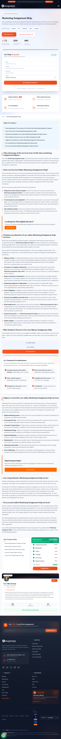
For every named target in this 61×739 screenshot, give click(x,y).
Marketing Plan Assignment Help (13, 546)
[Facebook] (3, 667)
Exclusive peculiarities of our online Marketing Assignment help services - (26, 134)
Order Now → (45, 568)
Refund (22, 716)
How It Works (30, 347)
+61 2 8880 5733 (11, 659)
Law (3, 690)
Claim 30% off (51, 630)
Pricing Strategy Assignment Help (13, 552)
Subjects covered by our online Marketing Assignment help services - (25, 140)
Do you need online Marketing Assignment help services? (21, 146)
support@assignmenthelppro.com (16, 655)
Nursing (4, 676)
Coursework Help (36, 657)
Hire (54, 580)
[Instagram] (7, 667)
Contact (34, 687)
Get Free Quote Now (30, 82)
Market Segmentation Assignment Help (15, 549)
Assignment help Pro (14, 730)
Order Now (10, 227)
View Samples (8, 34)
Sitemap (4, 719)
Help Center (35, 681)
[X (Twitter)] (11, 667)
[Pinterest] (14, 667)
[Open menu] (58, 6)
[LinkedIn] (18, 667)
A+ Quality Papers (30, 342)
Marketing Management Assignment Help (16, 285)
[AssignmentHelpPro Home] (8, 6)
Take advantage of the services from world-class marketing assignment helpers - (29, 128)
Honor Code (5, 716)
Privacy (17, 716)
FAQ (33, 684)
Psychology (5, 692)
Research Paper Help (37, 646)
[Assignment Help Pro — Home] (9, 641)
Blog (33, 679)
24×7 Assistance (30, 351)
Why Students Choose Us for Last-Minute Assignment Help (22, 137)
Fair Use (11, 716)
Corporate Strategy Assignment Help (14, 555)
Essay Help (35, 643)
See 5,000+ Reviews (25, 34)
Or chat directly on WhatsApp (31, 610)
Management (5, 687)
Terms (26, 716)
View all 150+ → (6, 698)
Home (3, 116)
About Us (34, 676)
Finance (4, 681)
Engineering (5, 679)
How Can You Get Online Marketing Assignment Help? (21, 131)
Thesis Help (35, 651)
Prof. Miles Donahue (10, 583)
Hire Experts (31, 469)
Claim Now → (49, 1)
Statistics (4, 695)
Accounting (5, 684)
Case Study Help (36, 654)
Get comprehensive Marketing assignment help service (21, 143)
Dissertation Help (36, 649)
